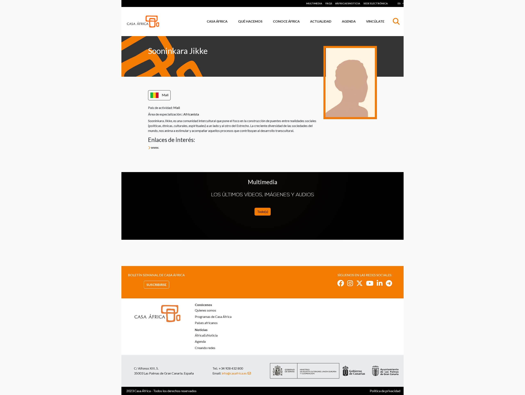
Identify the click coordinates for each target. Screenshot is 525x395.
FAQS (328, 3)
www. (155, 147)
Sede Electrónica (375, 3)
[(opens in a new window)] (341, 283)
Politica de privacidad (385, 391)
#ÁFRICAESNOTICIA (347, 3)
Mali (165, 95)
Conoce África (286, 21)
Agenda (349, 21)
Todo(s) (262, 211)
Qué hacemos (250, 21)
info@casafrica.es (234, 373)
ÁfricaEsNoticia (206, 335)
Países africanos (206, 323)
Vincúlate (375, 21)
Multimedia (314, 3)
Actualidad (320, 21)
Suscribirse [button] (156, 285)
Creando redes (205, 348)
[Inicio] (145, 21)
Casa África (217, 21)
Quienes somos (205, 310)
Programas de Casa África (213, 317)
